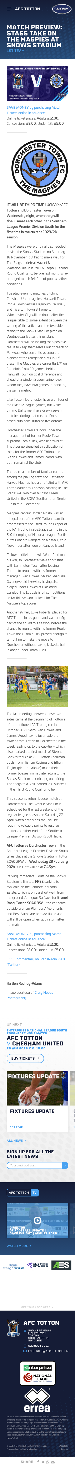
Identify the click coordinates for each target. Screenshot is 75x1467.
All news (15, 1140)
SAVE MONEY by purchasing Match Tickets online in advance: (34, 110)
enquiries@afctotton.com (48, 1351)
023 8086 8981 (38, 1345)
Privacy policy (12, 1448)
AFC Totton (27, 9)
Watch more (17, 1246)
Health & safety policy (28, 1448)
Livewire (64, 1448)
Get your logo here (35, 1307)
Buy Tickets (23, 1058)
